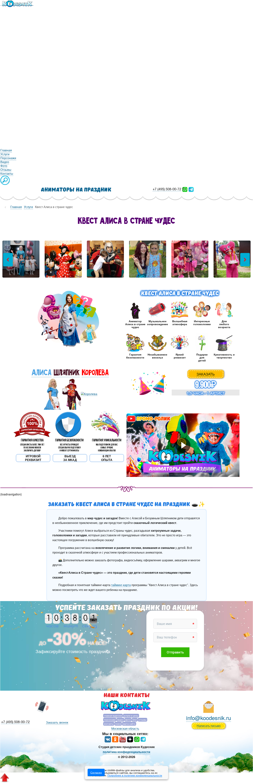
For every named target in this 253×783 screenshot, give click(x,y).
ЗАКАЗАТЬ (206, 374)
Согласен (96, 772)
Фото (128, 719)
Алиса (41, 372)
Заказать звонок (57, 722)
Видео (120, 719)
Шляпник (67, 372)
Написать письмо (209, 726)
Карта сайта (129, 723)
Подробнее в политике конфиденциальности (134, 775)
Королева (95, 372)
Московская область (125, 728)
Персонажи (110, 719)
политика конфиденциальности (126, 752)
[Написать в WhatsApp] (185, 189)
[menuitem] (17, 3)
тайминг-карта (121, 585)
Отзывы (143, 719)
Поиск (118, 723)
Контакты (109, 723)
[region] (126, 259)
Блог (134, 719)
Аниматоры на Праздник (76, 190)
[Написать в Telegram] (191, 189)
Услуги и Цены (131, 715)
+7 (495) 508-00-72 (167, 189)
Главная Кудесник (113, 715)
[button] (8, 259)
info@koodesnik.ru (208, 718)
